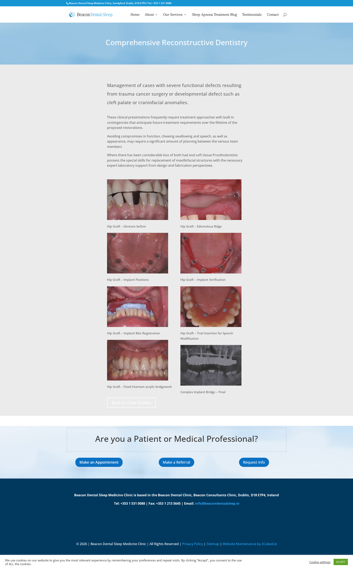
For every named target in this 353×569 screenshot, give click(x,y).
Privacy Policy (192, 544)
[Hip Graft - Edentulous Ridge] (210, 220)
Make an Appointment (98, 462)
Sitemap (213, 544)
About (149, 15)
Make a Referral (176, 462)
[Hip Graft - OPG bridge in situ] (210, 386)
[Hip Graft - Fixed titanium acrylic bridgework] (137, 380)
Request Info (254, 462)
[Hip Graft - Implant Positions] (137, 273)
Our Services (173, 15)
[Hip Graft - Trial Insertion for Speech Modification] (210, 327)
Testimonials (252, 15)
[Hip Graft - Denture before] (137, 220)
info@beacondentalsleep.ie (217, 503)
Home (135, 15)
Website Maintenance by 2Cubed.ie (250, 544)
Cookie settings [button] (320, 562)
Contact (273, 15)
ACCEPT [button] (340, 562)
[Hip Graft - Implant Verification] (210, 273)
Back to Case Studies (131, 402)
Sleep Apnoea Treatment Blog (214, 15)
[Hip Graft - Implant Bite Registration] (137, 327)
